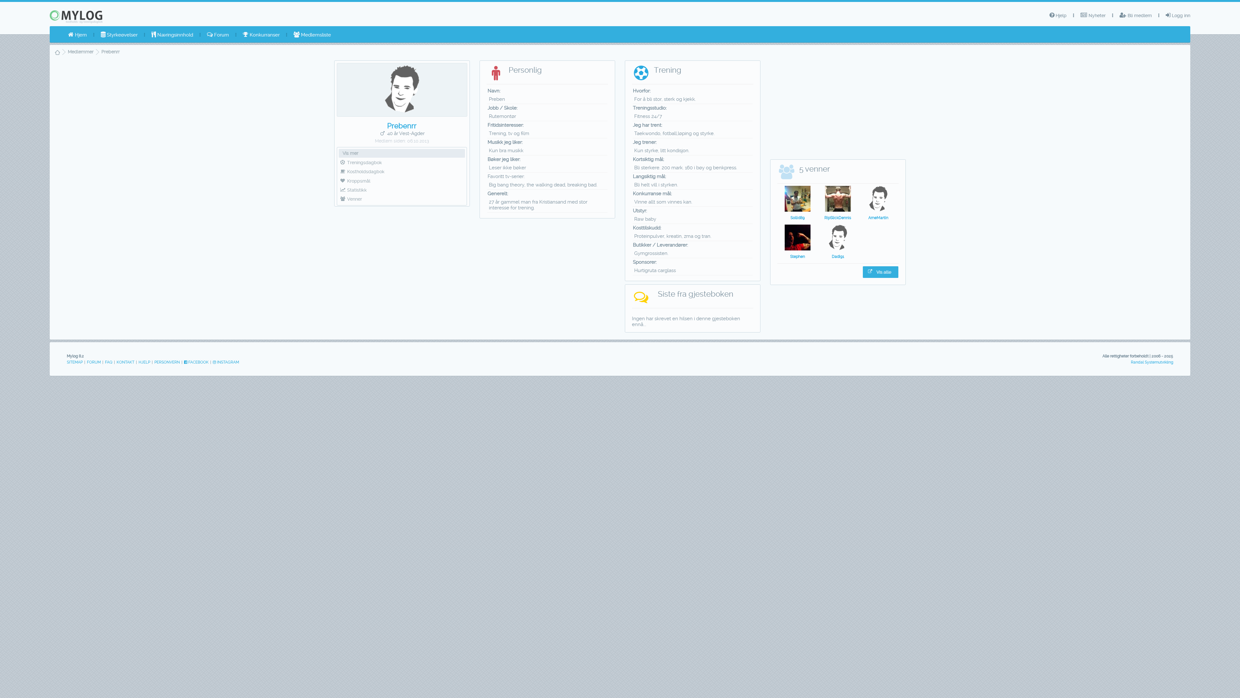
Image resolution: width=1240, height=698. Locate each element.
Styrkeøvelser (122, 35)
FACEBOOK (198, 362)
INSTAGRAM (227, 362)
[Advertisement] (402, 257)
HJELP (144, 362)
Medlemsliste (315, 35)
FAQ (108, 362)
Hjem (80, 35)
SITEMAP (75, 362)
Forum (221, 35)
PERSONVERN (167, 362)
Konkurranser (264, 35)
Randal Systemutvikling (1152, 362)
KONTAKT (125, 362)
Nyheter (1096, 15)
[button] (880, 272)
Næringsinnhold (174, 35)
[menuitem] (77, 35)
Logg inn (1180, 15)
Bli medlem (1139, 15)
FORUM (94, 362)
